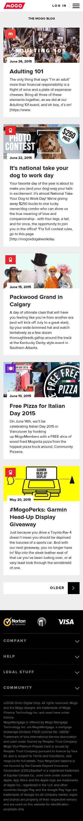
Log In (59, 5)
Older (57, 588)
